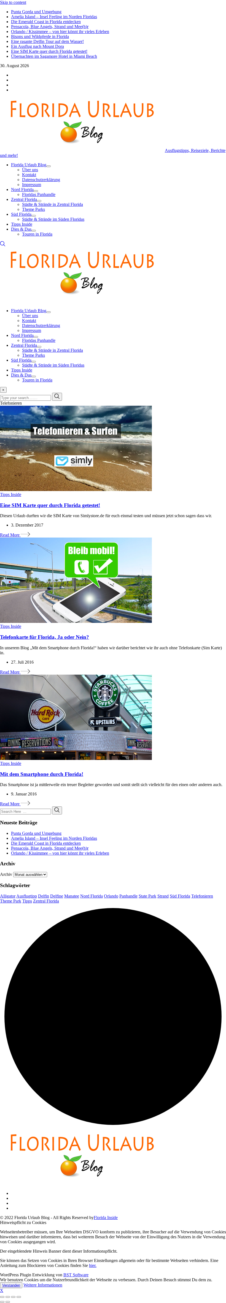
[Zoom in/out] (19, 1297)
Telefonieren (202, 896)
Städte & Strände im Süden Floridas (53, 219)
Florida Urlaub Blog (28, 164)
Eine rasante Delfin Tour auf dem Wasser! (47, 41)
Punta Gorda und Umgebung (36, 11)
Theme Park (10, 901)
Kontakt (29, 174)
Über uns (30, 169)
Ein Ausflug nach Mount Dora (37, 46)
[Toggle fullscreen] (13, 1297)
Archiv (6, 874)
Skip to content (13, 2)
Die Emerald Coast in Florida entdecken (46, 21)
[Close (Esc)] (2, 1297)
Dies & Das (21, 229)
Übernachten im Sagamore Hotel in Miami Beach (54, 56)
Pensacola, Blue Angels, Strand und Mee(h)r (49, 26)
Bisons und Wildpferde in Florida (40, 36)
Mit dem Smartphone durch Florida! (41, 774)
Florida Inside (106, 1217)
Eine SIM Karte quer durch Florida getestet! (49, 51)
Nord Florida (22, 189)
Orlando (111, 896)
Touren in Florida (37, 234)
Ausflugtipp (26, 896)
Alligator (7, 896)
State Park (147, 896)
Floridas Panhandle (38, 194)
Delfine (56, 896)
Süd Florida (21, 214)
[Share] (8, 1297)
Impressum (31, 184)
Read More (10, 535)
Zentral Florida (24, 199)
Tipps (27, 901)
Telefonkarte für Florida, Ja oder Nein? (44, 637)
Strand (163, 896)
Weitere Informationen (42, 1285)
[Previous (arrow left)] (2, 1302)
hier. (92, 1265)
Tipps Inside (21, 224)
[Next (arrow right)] (8, 1302)
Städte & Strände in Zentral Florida (52, 204)
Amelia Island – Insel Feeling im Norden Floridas (54, 16)
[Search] (3, 245)
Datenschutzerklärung (41, 179)
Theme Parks (33, 209)
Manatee (71, 896)
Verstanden (11, 1285)
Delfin (43, 896)
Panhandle (128, 896)
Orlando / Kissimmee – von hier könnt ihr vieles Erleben (60, 31)
